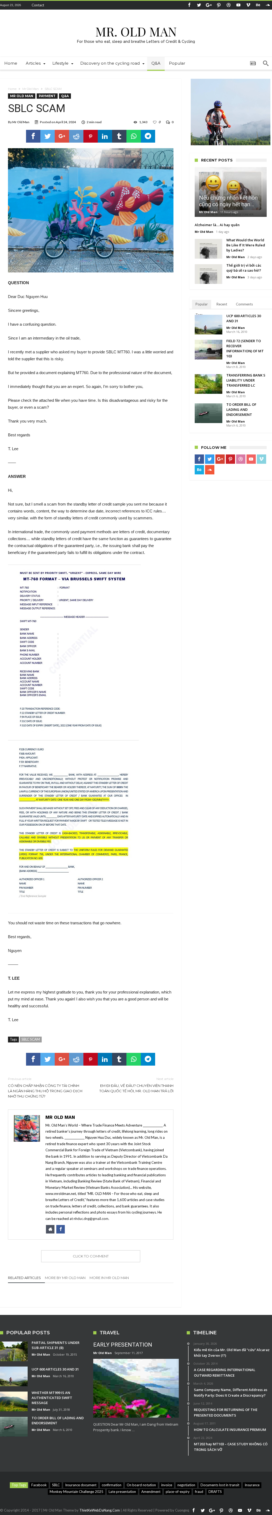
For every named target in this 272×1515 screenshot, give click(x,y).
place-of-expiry (178, 1491)
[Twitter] (199, 5)
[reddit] (76, 136)
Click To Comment (91, 1256)
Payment (47, 96)
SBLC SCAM (31, 1039)
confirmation (111, 1485)
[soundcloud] (268, 5)
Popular (202, 304)
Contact (38, 5)
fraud (199, 1491)
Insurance (252, 1485)
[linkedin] (105, 136)
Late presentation (122, 1491)
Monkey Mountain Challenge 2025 (76, 1491)
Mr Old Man (30, 89)
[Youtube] (238, 5)
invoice (166, 1485)
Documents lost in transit (220, 1485)
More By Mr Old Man (65, 1278)
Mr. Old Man (136, 31)
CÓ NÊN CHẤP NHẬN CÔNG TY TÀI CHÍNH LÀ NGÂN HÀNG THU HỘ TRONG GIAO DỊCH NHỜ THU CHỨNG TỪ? (45, 1087)
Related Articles (24, 1278)
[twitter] (47, 136)
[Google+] (209, 5)
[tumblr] (119, 136)
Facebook (39, 1485)
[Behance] (258, 5)
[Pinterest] (218, 5)
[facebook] (33, 136)
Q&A (65, 96)
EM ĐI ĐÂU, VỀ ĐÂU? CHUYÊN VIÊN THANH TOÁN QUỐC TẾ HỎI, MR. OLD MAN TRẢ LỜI (136, 1085)
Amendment (150, 1491)
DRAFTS (215, 1491)
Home (12, 89)
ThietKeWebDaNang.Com (99, 1510)
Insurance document (80, 1485)
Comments (244, 304)
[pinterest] (90, 136)
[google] (62, 136)
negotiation (186, 1485)
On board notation (141, 1485)
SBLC (56, 1485)
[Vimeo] (248, 5)
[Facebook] (189, 5)
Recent (221, 304)
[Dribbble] (228, 5)
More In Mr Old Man (109, 1278)
